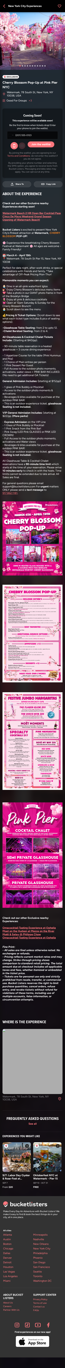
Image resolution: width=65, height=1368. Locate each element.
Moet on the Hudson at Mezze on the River (28, 931)
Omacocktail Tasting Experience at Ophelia (29, 927)
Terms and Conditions (18, 155)
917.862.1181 (10, 493)
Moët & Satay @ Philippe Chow (21, 934)
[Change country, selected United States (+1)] (10, 135)
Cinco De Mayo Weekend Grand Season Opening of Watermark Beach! (26, 218)
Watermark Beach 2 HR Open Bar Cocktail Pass (31, 213)
